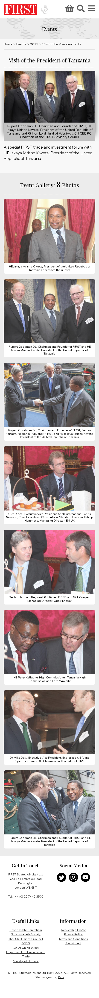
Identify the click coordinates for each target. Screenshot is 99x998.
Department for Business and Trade (25, 954)
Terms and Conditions (73, 939)
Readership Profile (73, 930)
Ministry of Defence (26, 961)
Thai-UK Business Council (26, 939)
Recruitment (73, 943)
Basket (69, 10)
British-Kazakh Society (26, 934)
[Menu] (91, 10)
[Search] (80, 10)
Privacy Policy (73, 934)
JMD (61, 977)
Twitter (61, 877)
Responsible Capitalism (25, 930)
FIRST (20, 9)
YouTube (85, 877)
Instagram (73, 877)
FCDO (26, 943)
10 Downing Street (25, 948)
